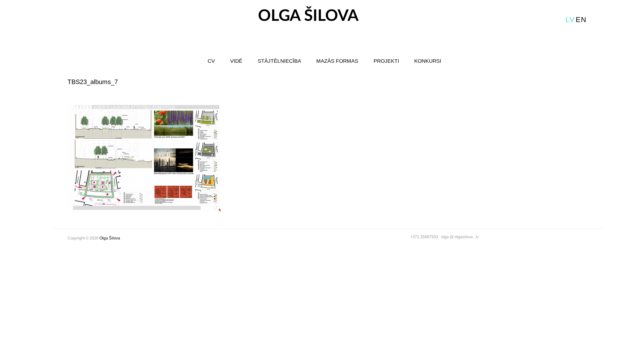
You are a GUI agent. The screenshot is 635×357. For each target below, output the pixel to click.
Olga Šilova (308, 16)
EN (581, 20)
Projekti (386, 61)
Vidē (236, 61)
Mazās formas (337, 61)
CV (211, 61)
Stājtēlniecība (279, 61)
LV (570, 20)
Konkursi (427, 61)
